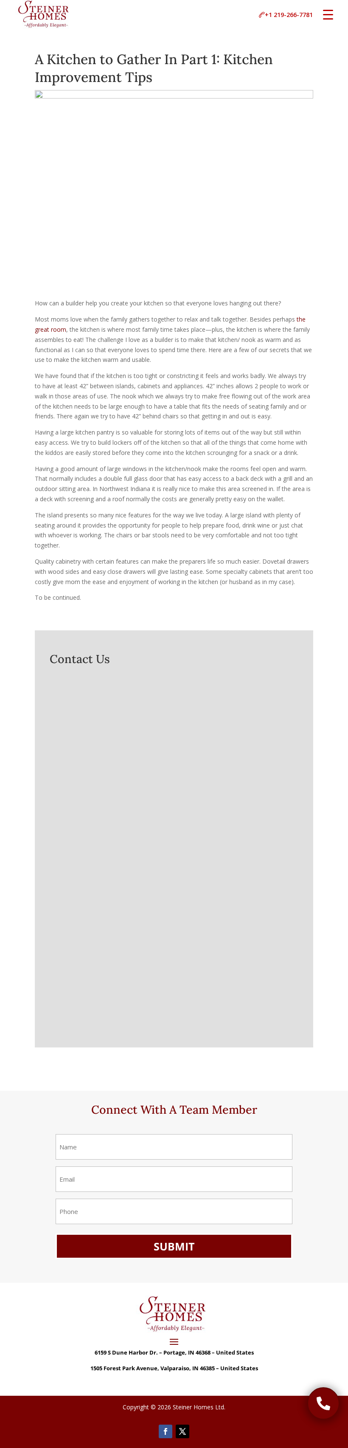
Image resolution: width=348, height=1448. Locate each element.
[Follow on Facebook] (165, 1431)
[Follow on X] (182, 1431)
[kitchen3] (323, 1417)
